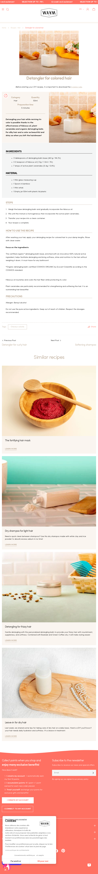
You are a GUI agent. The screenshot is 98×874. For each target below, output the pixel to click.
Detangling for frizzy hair (18, 627)
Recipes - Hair (16, 28)
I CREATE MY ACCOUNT (18, 800)
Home (4, 28)
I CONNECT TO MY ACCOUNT (17, 809)
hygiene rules (76, 87)
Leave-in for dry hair (15, 722)
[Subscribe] (93, 773)
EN (80, 9)
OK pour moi (42, 861)
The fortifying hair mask (17, 440)
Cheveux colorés (17, 327)
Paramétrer (16, 861)
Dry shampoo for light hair (19, 531)
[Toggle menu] (2, 9)
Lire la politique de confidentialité (17, 850)
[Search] (6, 9)
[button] (5, 870)
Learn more (11, 448)
